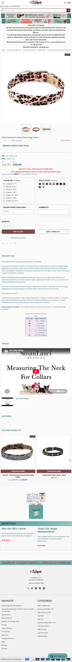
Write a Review (65, 140)
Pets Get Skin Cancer (14, 528)
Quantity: (6, 222)
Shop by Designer (43, 626)
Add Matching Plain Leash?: (14, 207)
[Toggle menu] (2, 2)
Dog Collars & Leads (44, 612)
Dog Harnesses (42, 636)
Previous (2, 460)
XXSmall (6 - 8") (11, 187)
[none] (36, 88)
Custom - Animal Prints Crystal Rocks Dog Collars (18, 476)
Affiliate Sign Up (7, 618)
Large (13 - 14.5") (11, 198)
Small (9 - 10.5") (11, 192)
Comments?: (44, 207)
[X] (11, 243)
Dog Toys (41, 619)
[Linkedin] (44, 588)
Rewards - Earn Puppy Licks (10, 621)
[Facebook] (36, 588)
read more (6, 540)
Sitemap (4, 645)
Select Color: (48, 180)
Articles (4, 625)
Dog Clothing (42, 629)
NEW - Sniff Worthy (44, 606)
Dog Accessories (43, 633)
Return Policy (6, 615)
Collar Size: (11, 180)
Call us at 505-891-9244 (36, 583)
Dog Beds (41, 616)
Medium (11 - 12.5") (12, 195)
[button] (36, 15)
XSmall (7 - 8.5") (11, 189)
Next (70, 460)
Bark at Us (5, 635)
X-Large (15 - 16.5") (12, 201)
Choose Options (18, 471)
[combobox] (36, 10)
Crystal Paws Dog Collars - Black (54, 475)
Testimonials (6, 632)
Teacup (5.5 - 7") (11, 184)
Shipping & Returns (8, 638)
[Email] (3, 243)
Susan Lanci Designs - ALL (46, 609)
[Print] (7, 243)
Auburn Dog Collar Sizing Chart (12, 606)
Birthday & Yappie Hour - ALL (47, 622)
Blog (3, 642)
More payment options (18, 238)
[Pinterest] (15, 243)
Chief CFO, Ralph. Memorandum (48, 530)
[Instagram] (40, 588)
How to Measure (7, 628)
